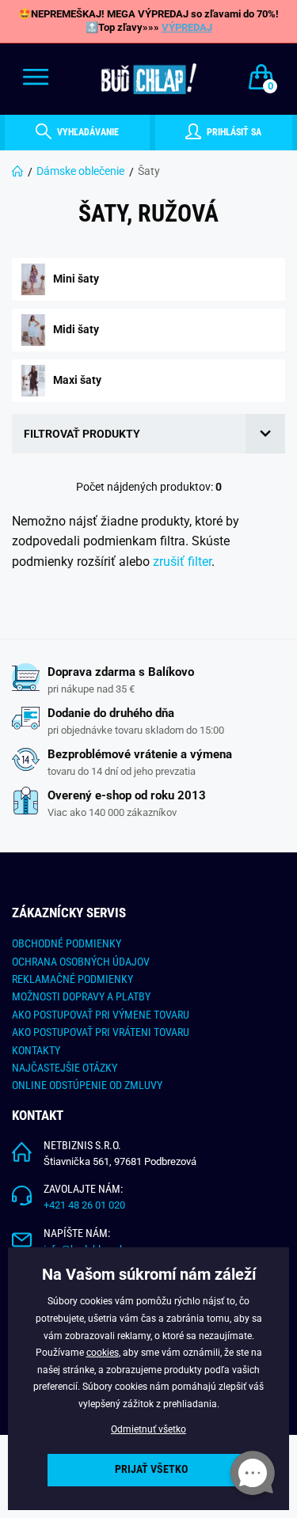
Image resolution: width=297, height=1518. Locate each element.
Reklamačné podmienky (72, 979)
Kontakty (36, 1050)
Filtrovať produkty (82, 433)
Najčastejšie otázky (64, 1067)
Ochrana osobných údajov (81, 961)
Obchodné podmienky (66, 943)
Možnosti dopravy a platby (81, 996)
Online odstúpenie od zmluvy (87, 1085)
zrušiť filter (182, 561)
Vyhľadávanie (87, 132)
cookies (102, 1352)
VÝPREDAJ (187, 27)
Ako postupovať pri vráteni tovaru (100, 1032)
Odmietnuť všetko (148, 1429)
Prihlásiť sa (232, 132)
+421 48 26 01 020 (84, 1205)
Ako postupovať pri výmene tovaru (100, 1014)
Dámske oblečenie (80, 171)
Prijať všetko (151, 1469)
